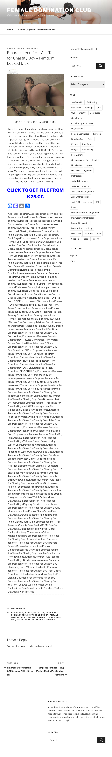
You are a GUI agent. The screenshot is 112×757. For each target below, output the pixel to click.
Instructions (76, 176)
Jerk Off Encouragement (82, 191)
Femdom (31, 617)
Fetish (90, 139)
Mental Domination (80, 223)
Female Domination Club (49, 10)
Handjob (95, 160)
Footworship (87, 149)
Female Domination (80, 134)
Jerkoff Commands (80, 186)
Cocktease (95, 113)
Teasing (30, 620)
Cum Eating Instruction (82, 123)
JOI (97, 202)
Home (10, 29)
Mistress (89, 233)
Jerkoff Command (79, 181)
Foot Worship (77, 155)
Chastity (39, 613)
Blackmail (76, 107)
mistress (32, 49)
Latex (74, 207)
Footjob (74, 149)
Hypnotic (88, 170)
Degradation (77, 128)
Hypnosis (75, 170)
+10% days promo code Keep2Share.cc (37, 29)
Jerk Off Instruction (80, 197)
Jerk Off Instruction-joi (81, 202)
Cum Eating (76, 118)
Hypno (89, 165)
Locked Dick (54, 617)
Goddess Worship (79, 160)
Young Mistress (45, 620)
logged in (26, 646)
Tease (20, 620)
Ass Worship (77, 102)
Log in (72, 261)
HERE (95, 49)
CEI (73, 113)
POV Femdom (18, 609)
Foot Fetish (87, 144)
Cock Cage (52, 613)
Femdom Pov (77, 139)
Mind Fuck (76, 233)
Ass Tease (17, 613)
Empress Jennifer (38, 615)
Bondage (88, 107)
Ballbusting (92, 102)
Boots (28, 613)
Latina (41, 617)
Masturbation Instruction (82, 218)
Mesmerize (76, 228)
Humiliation (76, 165)
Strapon (75, 239)
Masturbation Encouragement (85, 212)
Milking (89, 228)
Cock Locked (18, 615)
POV (13, 620)
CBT (99, 107)
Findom (74, 144)
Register (73, 255)
